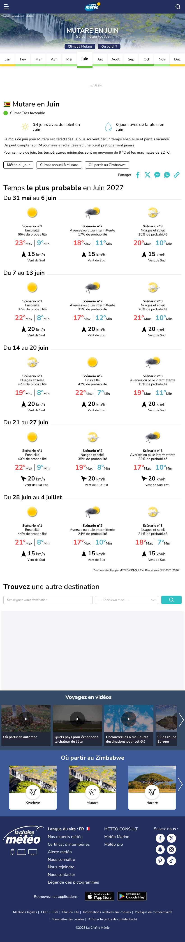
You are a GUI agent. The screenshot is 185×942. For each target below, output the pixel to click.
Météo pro (113, 844)
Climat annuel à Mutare (59, 164)
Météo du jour (18, 164)
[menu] (7, 6)
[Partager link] (177, 175)
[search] (178, 6)
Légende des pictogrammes (73, 882)
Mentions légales (25, 912)
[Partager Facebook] (138, 175)
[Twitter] (171, 838)
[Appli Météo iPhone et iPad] (99, 897)
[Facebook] (160, 838)
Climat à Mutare (80, 46)
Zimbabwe (17, 16)
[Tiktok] (171, 860)
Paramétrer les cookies (68, 919)
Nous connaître (61, 859)
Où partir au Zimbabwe (107, 164)
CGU (44, 912)
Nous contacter (61, 874)
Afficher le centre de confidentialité (112, 919)
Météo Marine (116, 836)
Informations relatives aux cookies (107, 912)
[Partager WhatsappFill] (167, 175)
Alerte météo (60, 851)
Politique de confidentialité (153, 912)
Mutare (29, 16)
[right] (181, 720)
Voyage (5, 16)
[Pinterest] (160, 860)
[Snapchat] (160, 849)
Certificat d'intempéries (69, 844)
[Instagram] (171, 849)
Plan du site (70, 912)
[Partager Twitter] (147, 175)
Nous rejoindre (61, 867)
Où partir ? (109, 46)
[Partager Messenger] (157, 175)
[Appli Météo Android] (132, 897)
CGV (55, 912)
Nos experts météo (65, 836)
